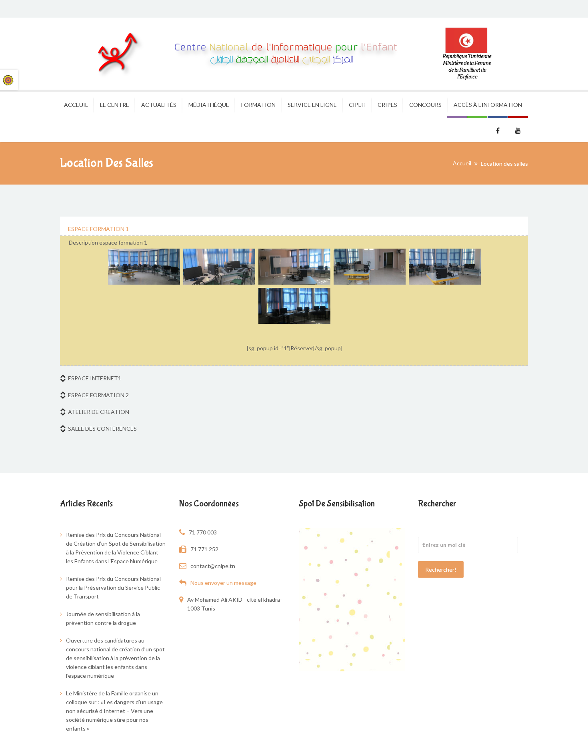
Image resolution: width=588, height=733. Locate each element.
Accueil (462, 163)
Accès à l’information (488, 104)
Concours (425, 104)
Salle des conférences (102, 428)
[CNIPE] (276, 53)
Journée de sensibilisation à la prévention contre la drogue (103, 618)
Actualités (158, 104)
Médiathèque (208, 104)
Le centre (114, 104)
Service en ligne (312, 104)
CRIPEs (387, 104)
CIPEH (357, 104)
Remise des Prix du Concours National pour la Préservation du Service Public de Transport (113, 587)
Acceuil (76, 104)
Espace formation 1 (98, 228)
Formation (258, 104)
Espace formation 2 (98, 395)
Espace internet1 (94, 378)
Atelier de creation (98, 411)
